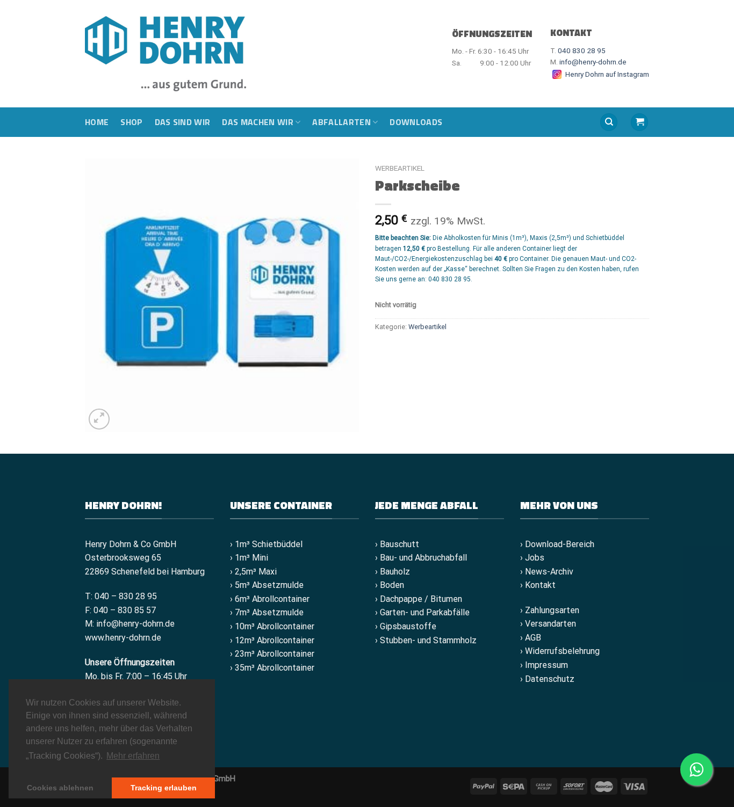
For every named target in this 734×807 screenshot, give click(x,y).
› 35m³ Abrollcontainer (272, 668)
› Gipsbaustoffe (405, 626)
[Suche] (608, 122)
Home (97, 121)
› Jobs (532, 557)
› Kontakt (538, 585)
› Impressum (544, 665)
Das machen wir (257, 121)
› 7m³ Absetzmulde (267, 612)
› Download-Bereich (557, 544)
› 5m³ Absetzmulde (267, 585)
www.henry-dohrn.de (123, 637)
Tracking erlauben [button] (164, 787)
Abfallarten (341, 121)
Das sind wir (183, 121)
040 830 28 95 (582, 50)
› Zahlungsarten (549, 610)
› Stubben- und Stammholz (426, 640)
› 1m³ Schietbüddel (266, 544)
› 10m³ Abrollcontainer (272, 626)
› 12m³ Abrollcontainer (272, 640)
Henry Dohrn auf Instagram (606, 74)
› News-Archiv (546, 571)
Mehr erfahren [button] (133, 755)
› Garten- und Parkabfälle (422, 612)
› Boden (389, 585)
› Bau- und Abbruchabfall (421, 557)
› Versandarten (548, 624)
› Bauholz (392, 571)
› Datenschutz (547, 679)
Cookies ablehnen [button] (60, 787)
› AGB (530, 637)
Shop (131, 121)
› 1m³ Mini (249, 557)
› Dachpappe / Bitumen (418, 599)
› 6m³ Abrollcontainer (270, 599)
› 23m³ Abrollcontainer (272, 654)
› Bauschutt (397, 544)
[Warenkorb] (639, 122)
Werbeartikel (399, 168)
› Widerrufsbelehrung (560, 651)
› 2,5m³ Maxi (253, 571)
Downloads (416, 121)
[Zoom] (99, 419)
